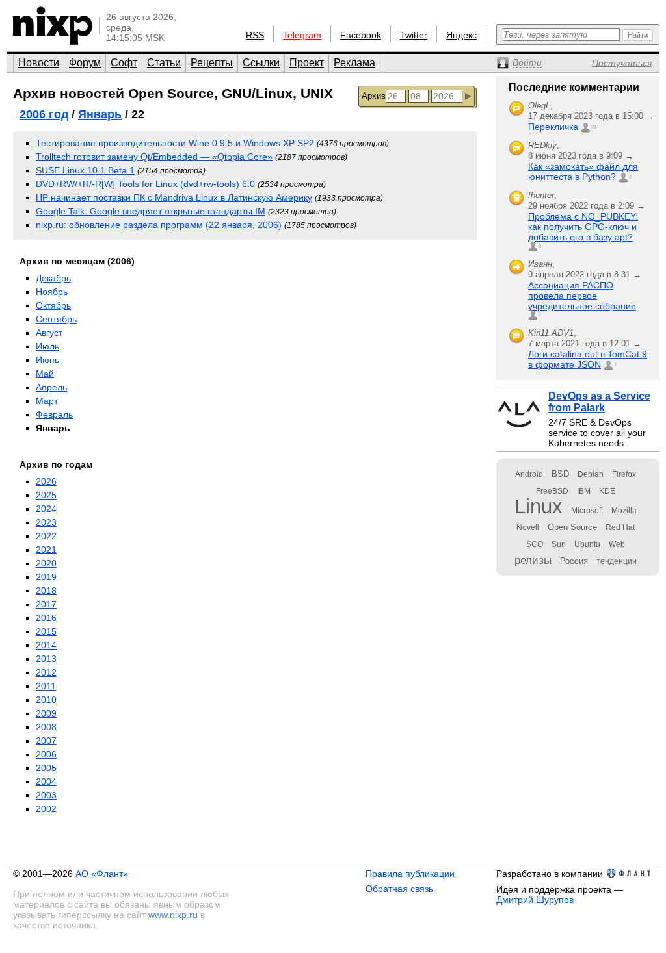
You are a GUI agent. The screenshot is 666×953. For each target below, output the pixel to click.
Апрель (51, 387)
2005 (46, 768)
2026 (46, 481)
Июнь (47, 360)
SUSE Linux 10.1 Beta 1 (85, 170)
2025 (46, 495)
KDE (607, 491)
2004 (46, 781)
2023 (46, 522)
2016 (46, 618)
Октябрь (53, 305)
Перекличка (553, 126)
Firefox (624, 474)
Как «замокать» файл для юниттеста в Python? (583, 171)
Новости (38, 62)
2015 (46, 631)
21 (593, 127)
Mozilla (624, 511)
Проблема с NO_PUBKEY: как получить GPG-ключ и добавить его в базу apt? (583, 226)
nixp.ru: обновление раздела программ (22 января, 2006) (159, 225)
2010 (46, 699)
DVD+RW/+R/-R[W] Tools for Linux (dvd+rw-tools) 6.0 (145, 184)
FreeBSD (552, 491)
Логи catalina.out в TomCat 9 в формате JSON (587, 359)
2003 (46, 795)
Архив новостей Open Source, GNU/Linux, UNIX (173, 93)
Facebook (360, 35)
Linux (538, 506)
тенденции (616, 561)
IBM (584, 491)
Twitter (413, 35)
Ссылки (261, 62)
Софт (124, 62)
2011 (46, 686)
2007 (46, 740)
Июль (47, 346)
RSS (255, 35)
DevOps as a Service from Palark (599, 401)
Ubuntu (587, 544)
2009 (46, 713)
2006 (46, 754)
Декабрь (53, 278)
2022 (46, 536)
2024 (46, 508)
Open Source (572, 527)
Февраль (54, 414)
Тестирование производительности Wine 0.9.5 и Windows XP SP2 (175, 143)
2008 (46, 727)
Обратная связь (399, 888)
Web (617, 544)
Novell (527, 527)
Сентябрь (56, 319)
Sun (559, 544)
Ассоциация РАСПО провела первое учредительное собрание (582, 295)
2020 (46, 563)
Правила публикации (410, 874)
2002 (46, 809)
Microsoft (587, 511)
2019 (46, 577)
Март (47, 401)
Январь (100, 114)
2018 (46, 590)
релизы (533, 559)
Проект (306, 62)
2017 (46, 604)
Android (529, 474)
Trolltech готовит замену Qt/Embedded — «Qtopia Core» (154, 156)
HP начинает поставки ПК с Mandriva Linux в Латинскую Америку (174, 197)
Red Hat (620, 527)
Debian (591, 474)
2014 (46, 645)
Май (45, 373)
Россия (574, 561)
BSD (560, 474)
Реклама (354, 62)
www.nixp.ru (173, 914)
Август (49, 332)
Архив (374, 96)
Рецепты (212, 62)
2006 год (44, 114)
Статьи (164, 62)
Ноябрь (52, 291)
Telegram (302, 35)
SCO (534, 544)
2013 (46, 659)
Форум (85, 62)
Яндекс (461, 35)
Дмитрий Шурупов (535, 900)
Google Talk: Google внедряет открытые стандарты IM (150, 211)
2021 (46, 549)
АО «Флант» (101, 874)
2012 (46, 672)
